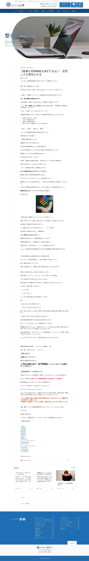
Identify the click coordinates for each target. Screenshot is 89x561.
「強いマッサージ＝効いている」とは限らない (23, 473)
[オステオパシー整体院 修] (24, 519)
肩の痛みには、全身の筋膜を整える (65, 484)
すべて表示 (73, 467)
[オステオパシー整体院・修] (20, 519)
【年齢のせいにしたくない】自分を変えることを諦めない (44, 473)
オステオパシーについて (26, 456)
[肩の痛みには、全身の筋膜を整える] (65, 475)
